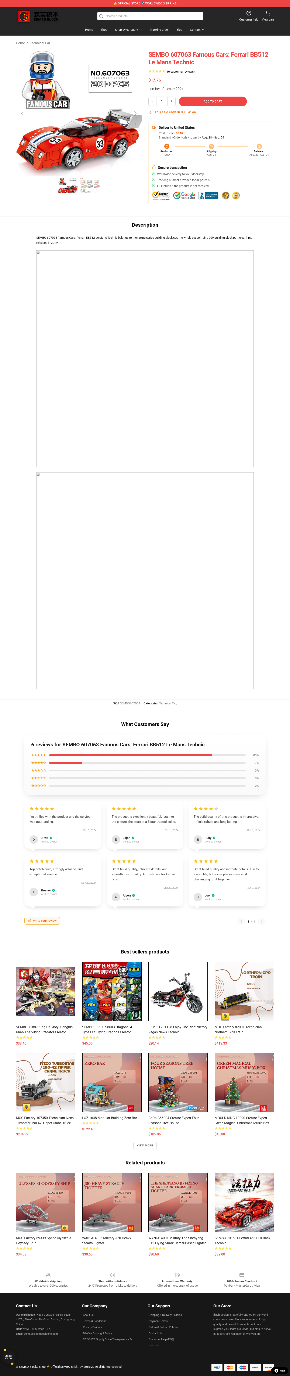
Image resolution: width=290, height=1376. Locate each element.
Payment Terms (158, 1321)
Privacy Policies (92, 1327)
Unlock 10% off (8, 1357)
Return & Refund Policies (164, 1327)
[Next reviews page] (262, 921)
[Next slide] (135, 113)
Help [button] (282, 1370)
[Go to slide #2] (90, 185)
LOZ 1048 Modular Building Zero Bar (109, 1118)
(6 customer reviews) (181, 71)
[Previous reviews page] (241, 921)
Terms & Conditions (94, 1321)
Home (20, 43)
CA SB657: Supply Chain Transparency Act (108, 1339)
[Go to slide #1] (68, 185)
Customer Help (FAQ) (161, 1339)
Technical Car (40, 43)
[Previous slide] (22, 113)
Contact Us (155, 1333)
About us (88, 1314)
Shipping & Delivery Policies (165, 1314)
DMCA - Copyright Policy (97, 1333)
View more (145, 1145)
